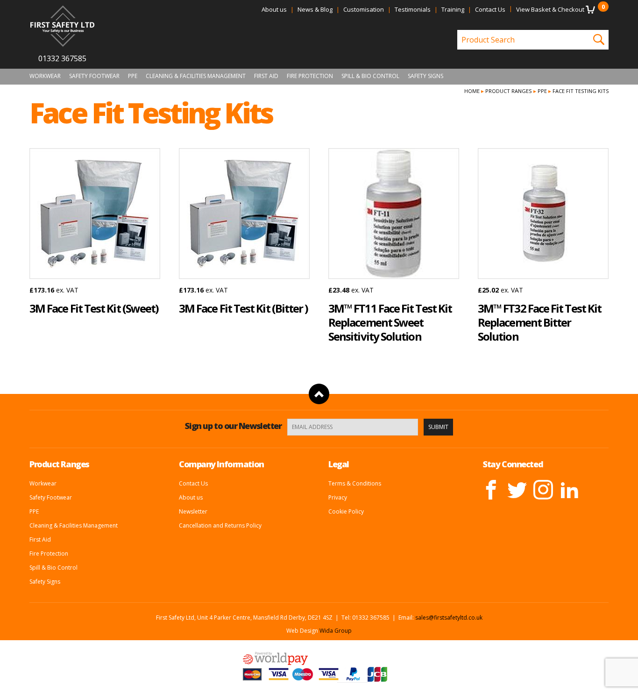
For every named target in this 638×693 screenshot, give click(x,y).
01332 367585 (62, 58)
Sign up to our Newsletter (233, 425)
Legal (338, 464)
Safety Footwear (94, 76)
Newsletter (193, 511)
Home (472, 90)
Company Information (221, 464)
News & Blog (315, 9)
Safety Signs (425, 76)
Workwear (45, 76)
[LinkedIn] (569, 490)
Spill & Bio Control (370, 76)
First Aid (266, 76)
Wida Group (335, 631)
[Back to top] (319, 394)
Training (452, 9)
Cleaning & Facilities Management (196, 76)
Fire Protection (310, 76)
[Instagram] (543, 490)
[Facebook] (491, 490)
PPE (132, 76)
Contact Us (490, 9)
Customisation (363, 9)
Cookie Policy (346, 511)
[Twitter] (517, 490)
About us (274, 9)
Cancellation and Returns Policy (220, 525)
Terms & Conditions (354, 483)
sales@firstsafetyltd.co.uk (448, 618)
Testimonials (413, 9)
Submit (438, 427)
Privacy (337, 497)
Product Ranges (508, 90)
